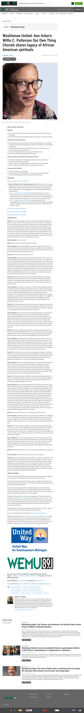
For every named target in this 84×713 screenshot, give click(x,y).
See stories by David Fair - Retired (23, 610)
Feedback (51, 13)
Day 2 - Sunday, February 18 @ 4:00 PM (20, 200)
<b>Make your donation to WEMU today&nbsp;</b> (25, 575)
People (12, 13)
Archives (70, 13)
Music (46, 592)
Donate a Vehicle (32, 694)
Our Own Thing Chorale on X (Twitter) (16, 211)
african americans (37, 592)
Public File (49, 697)
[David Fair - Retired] (10, 600)
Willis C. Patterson (23, 498)
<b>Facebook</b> (22, 580)
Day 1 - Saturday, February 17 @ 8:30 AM (20, 193)
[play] (3, 9)
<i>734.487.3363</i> (25, 583)
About (37, 13)
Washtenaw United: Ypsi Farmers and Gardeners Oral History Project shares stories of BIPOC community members (51, 625)
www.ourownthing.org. (35, 198)
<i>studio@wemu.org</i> (44, 583)
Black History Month (61, 13)
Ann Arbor (25, 590)
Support (44, 13)
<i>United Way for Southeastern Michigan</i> (34, 516)
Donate (79, 3)
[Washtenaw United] (7, 27)
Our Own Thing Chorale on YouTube (16, 214)
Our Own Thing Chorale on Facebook (16, 208)
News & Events (29, 13)
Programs (19, 13)
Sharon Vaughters (15, 592)
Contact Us (49, 694)
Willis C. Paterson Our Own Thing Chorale (17, 181)
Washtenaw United (7, 21)
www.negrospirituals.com (39, 513)
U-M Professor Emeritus (46, 498)
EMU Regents (67, 694)
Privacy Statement (33, 697)
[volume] (7, 9)
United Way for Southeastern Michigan (31, 587)
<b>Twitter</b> (40, 580)
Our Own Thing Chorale (36, 590)
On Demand (4, 13)
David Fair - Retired (8, 55)
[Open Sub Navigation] (8, 13)
